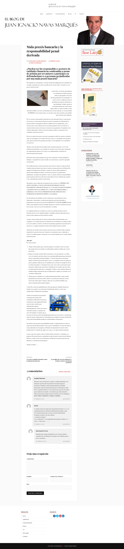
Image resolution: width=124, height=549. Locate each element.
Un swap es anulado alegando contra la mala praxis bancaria (37, 360)
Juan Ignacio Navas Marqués (37, 61)
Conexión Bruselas (60, 14)
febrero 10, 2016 (55, 61)
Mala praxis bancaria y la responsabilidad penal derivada (45, 51)
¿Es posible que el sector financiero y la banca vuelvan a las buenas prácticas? (61, 361)
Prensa (70, 14)
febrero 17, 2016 (40, 424)
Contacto (81, 14)
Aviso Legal (26, 533)
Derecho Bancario (36, 62)
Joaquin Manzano (39, 378)
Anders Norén (72, 546)
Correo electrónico (57, 476)
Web (28, 484)
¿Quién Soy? (49, 14)
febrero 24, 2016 (41, 441)
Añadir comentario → (65, 371)
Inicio (41, 14)
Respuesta (67, 398)
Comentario (30, 459)
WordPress (59, 546)
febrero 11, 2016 (40, 398)
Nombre (29, 476)
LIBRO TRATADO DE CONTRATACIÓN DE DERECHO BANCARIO (91, 89)
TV (75, 14)
